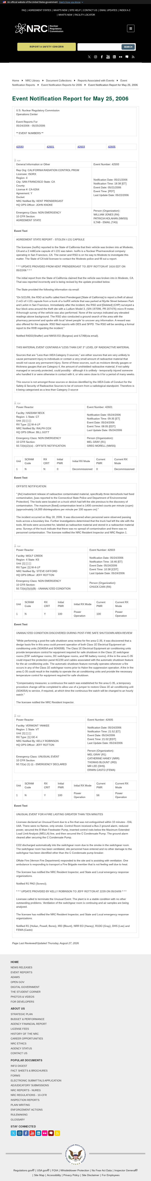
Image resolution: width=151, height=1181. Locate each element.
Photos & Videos (22, 996)
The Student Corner (26, 991)
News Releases (21, 967)
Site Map (39, 1175)
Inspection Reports (25, 1099)
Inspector (124, 1170)
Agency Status (21, 1048)
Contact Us (90, 10)
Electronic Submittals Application (36, 1080)
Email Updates (108, 10)
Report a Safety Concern (46, 46)
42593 (20, 146)
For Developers (22, 1001)
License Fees (20, 1028)
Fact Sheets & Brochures (29, 1070)
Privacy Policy (71, 1175)
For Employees (111, 1175)
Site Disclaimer (90, 1175)
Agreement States (39, 10)
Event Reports (21, 972)
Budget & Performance (27, 1019)
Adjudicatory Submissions (30, 1085)
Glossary (18, 1119)
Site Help (75, 10)
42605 (111, 146)
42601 (50, 146)
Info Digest (19, 1065)
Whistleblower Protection (74, 1170)
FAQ (24, 10)
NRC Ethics (18, 1043)
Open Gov (17, 982)
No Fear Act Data (102, 1170)
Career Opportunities (27, 1038)
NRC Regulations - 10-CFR (29, 1095)
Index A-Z (125, 10)
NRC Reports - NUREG (26, 1090)
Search (128, 46)
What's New (60, 10)
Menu (131, 28)
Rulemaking (19, 1114)
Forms (15, 1075)
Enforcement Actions (27, 1109)
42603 (81, 146)
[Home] (71, 28)
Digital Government (25, 987)
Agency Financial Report (29, 1023)
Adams (15, 977)
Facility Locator (85, 15)
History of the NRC (25, 1033)
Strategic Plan (22, 1014)
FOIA (55, 1170)
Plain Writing (20, 1104)
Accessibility (54, 1175)
